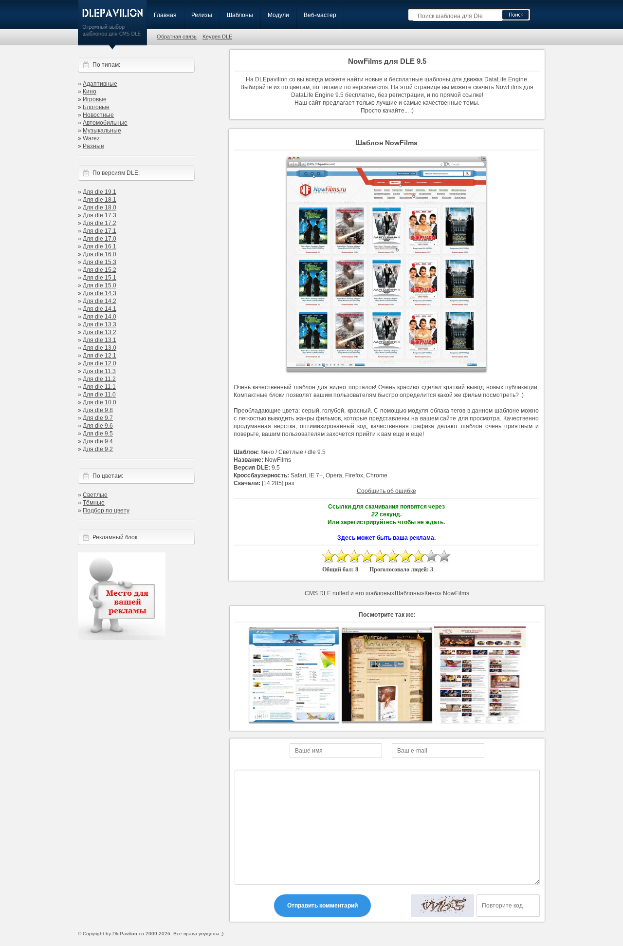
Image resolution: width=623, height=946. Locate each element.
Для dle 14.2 (99, 301)
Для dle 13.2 (99, 332)
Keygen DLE (217, 36)
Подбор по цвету (106, 510)
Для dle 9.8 (98, 410)
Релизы (201, 15)
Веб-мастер (320, 15)
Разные (93, 146)
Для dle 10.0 (99, 402)
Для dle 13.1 (99, 340)
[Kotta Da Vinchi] (387, 722)
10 (444, 556)
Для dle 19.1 (99, 192)
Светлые (95, 495)
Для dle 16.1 (99, 246)
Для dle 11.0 (99, 394)
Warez (91, 138)
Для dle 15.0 (99, 285)
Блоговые (96, 107)
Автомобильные (105, 122)
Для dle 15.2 (99, 269)
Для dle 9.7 (98, 418)
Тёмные (94, 502)
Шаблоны (240, 15)
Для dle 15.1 (99, 277)
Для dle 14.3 (99, 293)
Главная (165, 15)
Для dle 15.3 (99, 262)
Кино (89, 91)
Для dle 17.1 (99, 230)
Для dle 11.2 (99, 379)
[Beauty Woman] (480, 722)
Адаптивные (100, 83)
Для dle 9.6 (98, 425)
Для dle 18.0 (99, 207)
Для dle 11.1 (99, 386)
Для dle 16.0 (99, 254)
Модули (278, 15)
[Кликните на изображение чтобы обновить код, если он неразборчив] (442, 905)
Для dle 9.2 (98, 449)
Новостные (98, 115)
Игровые (95, 99)
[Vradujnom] (294, 722)
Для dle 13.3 (99, 324)
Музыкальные (102, 130)
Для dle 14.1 (99, 308)
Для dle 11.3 (99, 371)
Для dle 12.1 (99, 355)
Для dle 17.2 (99, 223)
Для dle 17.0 (99, 238)
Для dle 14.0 (99, 316)
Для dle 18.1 (99, 199)
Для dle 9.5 (98, 433)
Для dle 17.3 (99, 215)
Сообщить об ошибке (386, 491)
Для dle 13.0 (99, 347)
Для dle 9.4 (98, 441)
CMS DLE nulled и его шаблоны (348, 593)
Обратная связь (177, 36)
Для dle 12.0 (99, 363)
